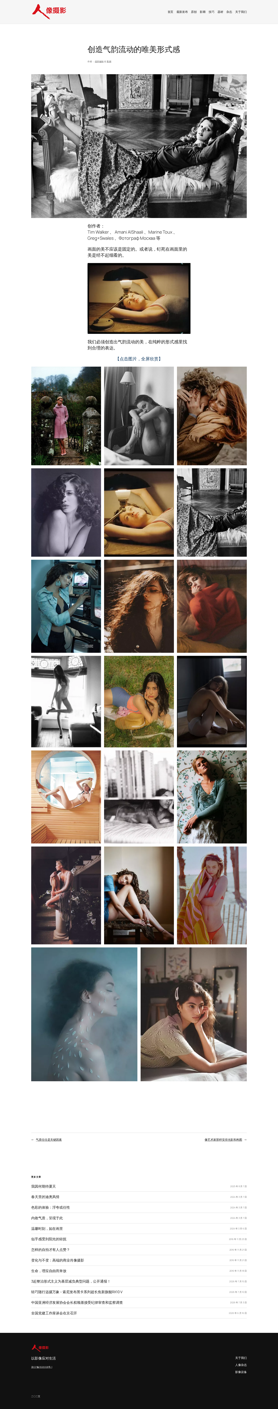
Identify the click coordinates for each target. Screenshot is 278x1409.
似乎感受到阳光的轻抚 (48, 1239)
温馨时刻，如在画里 (47, 1229)
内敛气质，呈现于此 (47, 1218)
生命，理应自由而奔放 (48, 1271)
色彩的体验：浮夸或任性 (50, 1207)
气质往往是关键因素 (49, 1139)
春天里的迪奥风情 (45, 1197)
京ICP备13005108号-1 (41, 1367)
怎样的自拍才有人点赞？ (50, 1250)
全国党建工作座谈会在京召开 (54, 1313)
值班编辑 (99, 61)
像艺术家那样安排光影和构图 (223, 1139)
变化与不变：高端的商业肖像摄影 (57, 1260)
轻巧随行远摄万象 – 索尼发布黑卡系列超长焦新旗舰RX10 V (76, 1292)
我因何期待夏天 (43, 1186)
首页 (170, 12)
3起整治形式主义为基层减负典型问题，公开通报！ (71, 1281)
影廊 (109, 61)
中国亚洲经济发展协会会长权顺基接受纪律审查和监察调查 (77, 1303)
